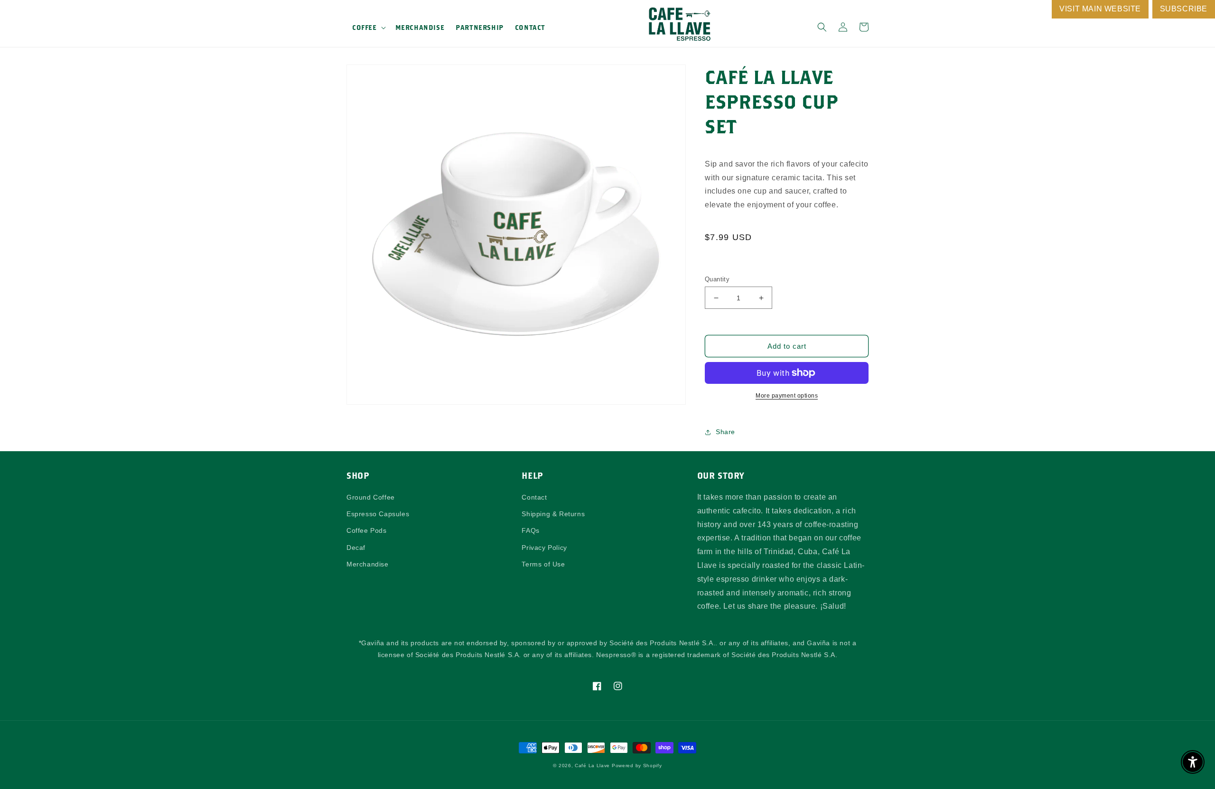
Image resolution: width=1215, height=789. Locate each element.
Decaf (355, 547)
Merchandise (367, 564)
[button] (368, 27)
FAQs (530, 530)
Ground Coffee (370, 497)
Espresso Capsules (377, 514)
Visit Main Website (1100, 9)
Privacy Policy (544, 547)
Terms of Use (543, 564)
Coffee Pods (366, 530)
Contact (534, 497)
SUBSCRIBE (1183, 9)
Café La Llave (592, 765)
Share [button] (725, 432)
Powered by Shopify (637, 765)
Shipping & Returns (553, 514)
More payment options (787, 395)
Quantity (717, 279)
